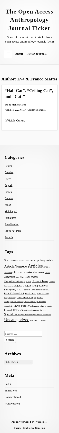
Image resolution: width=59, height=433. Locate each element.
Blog (22, 277)
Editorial (43, 285)
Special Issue (12, 314)
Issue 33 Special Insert (24, 293)
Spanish (9, 237)
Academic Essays (17, 260)
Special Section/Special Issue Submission (35, 314)
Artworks (9, 276)
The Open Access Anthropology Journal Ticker (29, 19)
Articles (35, 266)
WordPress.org (12, 403)
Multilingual (11, 211)
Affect (26, 260)
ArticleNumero (15, 266)
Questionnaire (33, 306)
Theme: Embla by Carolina (29, 428)
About (19, 53)
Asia (17, 277)
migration (38, 297)
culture (28, 282)
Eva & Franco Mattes (15, 104)
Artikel (47, 272)
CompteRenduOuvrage (14, 281)
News (17, 305)
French (8, 192)
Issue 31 (46, 289)
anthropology (38, 260)
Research (8, 310)
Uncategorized (16, 319)
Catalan (8, 165)
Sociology (44, 310)
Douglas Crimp (31, 285)
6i (5, 260)
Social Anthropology (31, 310)
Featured (20, 290)
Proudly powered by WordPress (29, 421)
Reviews (18, 310)
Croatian (9, 172)
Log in (8, 384)
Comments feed (13, 397)
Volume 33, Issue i (38, 320)
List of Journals (37, 53)
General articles (37, 290)
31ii (8, 260)
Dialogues (16, 285)
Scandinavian (12, 224)
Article (49, 260)
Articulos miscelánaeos (28, 272)
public (24, 305)
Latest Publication (25, 297)
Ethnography (10, 289)
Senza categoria (13, 230)
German (9, 198)
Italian (8, 204)
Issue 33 (8, 293)
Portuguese (10, 217)
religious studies (46, 306)
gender (27, 289)
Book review (31, 276)
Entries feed (11, 390)
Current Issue (40, 281)
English (42, 109)
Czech (8, 179)
